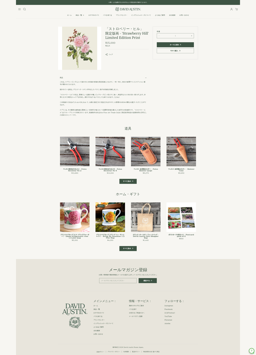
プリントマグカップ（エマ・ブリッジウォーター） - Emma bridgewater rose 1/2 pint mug (74, 236)
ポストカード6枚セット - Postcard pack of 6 (181, 235)
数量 (158, 31)
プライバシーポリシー (114, 351)
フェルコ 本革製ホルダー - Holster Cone (181, 169)
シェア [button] (111, 54)
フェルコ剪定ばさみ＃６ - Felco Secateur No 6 (110, 169)
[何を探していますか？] (24, 9)
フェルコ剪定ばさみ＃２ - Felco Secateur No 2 (74, 169)
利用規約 (126, 351)
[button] (80, 15)
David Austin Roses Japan (133, 347)
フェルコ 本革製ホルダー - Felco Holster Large (146, 169)
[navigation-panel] (19, 9)
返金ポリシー (100, 352)
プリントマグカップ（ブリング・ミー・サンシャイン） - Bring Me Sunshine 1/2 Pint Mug (110, 236)
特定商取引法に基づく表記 (151, 351)
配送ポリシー (136, 351)
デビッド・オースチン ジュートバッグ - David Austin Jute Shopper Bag (146, 236)
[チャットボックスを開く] (251, 351)
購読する (147, 280)
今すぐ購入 (174, 51)
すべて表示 (127, 181)
